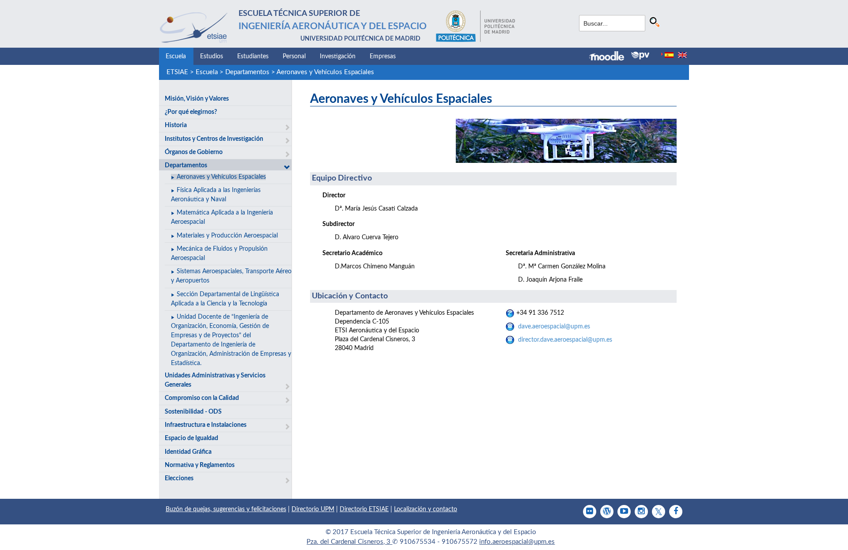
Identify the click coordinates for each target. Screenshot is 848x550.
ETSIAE (177, 72)
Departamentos (247, 72)
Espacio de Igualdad (191, 438)
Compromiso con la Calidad (202, 398)
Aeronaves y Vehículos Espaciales (325, 72)
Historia (176, 125)
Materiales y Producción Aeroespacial (227, 236)
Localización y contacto (425, 509)
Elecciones (179, 478)
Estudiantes (253, 56)
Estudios (211, 56)
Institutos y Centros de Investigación (214, 139)
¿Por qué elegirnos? (191, 112)
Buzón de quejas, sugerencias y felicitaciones (226, 509)
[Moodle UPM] (610, 57)
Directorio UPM (313, 509)
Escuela (176, 56)
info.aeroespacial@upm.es (517, 542)
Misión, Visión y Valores (197, 99)
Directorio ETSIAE (364, 509)
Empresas (383, 56)
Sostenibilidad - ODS (193, 412)
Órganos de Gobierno (194, 152)
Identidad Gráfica (188, 452)
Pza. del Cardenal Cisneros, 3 (349, 542)
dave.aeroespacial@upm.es (554, 327)
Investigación (338, 56)
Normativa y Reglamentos (200, 465)
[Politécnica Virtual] (640, 56)
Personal (294, 56)
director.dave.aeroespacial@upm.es (565, 340)
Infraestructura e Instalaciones (205, 425)
